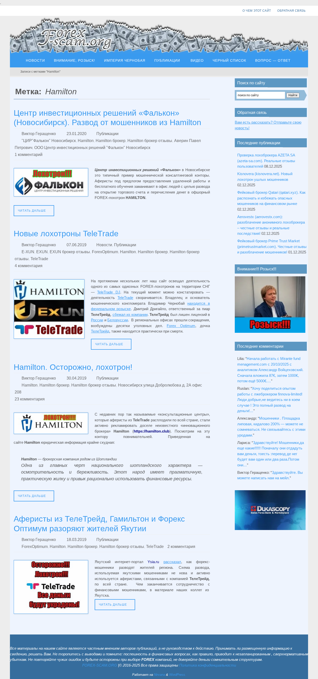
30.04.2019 (76, 378)
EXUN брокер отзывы (70, 252)
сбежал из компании (130, 314)
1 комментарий (28, 154)
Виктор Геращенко (39, 134)
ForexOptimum (105, 252)
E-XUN (28, 252)
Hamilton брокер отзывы (149, 141)
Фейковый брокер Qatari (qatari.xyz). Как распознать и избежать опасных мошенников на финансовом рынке (271, 198)
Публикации (107, 134)
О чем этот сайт (256, 10)
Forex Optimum (181, 326)
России (97, 320)
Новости (104, 245)
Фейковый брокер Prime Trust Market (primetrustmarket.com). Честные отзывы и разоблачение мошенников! (272, 246)
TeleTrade (39, 259)
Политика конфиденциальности (207, 665)
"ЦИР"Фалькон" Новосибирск (49, 141)
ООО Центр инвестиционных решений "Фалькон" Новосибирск (92, 148)
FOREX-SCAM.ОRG (99, 665)
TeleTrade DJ (108, 292)
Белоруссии (117, 320)
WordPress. (177, 675)
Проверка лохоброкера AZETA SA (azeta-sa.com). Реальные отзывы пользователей (266, 160)
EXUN (42, 252)
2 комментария (181, 546)
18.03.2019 (76, 539)
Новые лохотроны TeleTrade (66, 233)
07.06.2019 (76, 245)
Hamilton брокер (110, 141)
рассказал (172, 562)
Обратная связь (291, 10)
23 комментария (30, 399)
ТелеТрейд (100, 331)
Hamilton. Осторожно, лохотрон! (73, 367)
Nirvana (159, 675)
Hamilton (86, 141)
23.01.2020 (76, 134)
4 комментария (28, 266)
